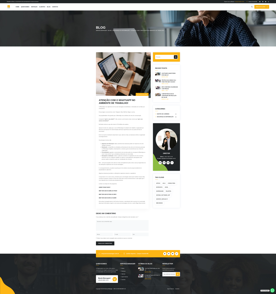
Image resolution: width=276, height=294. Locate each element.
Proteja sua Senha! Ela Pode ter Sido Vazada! (169, 81)
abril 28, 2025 (165, 83)
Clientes (42, 6)
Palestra (168, 191)
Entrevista (159, 187)
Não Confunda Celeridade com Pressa (170, 87)
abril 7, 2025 (165, 90)
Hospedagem (159, 191)
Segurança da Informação (165, 116)
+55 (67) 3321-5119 (239, 1)
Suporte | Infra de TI (162, 199)
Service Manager (108, 288)
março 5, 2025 (165, 99)
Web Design (159, 203)
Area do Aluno (261, 6)
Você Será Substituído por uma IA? (169, 74)
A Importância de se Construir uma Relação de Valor (169, 95)
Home (17, 6)
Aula (164, 183)
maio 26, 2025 (165, 76)
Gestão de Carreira (163, 114)
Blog (48, 6)
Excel (166, 187)
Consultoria (171, 183)
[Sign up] (178, 274)
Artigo (158, 183)
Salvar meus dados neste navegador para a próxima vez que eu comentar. (114, 238)
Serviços (34, 6)
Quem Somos (25, 6)
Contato (55, 6)
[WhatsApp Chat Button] (272, 290)
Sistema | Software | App (163, 195)
